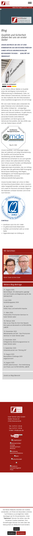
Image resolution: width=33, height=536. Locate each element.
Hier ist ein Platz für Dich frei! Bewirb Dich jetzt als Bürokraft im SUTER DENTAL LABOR (17, 325)
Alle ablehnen (11, 533)
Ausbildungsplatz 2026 (11, 302)
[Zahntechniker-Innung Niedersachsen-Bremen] (16, 445)
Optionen (16, 529)
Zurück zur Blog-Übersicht (12, 375)
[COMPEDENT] (17, 440)
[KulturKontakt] (16, 459)
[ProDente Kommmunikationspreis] (16, 452)
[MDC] (16, 456)
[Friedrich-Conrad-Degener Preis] (16, 468)
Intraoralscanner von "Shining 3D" (15, 350)
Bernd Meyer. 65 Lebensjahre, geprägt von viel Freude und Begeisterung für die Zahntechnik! (17, 294)
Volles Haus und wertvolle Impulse (15, 308)
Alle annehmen (21, 533)
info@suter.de (19, 430)
